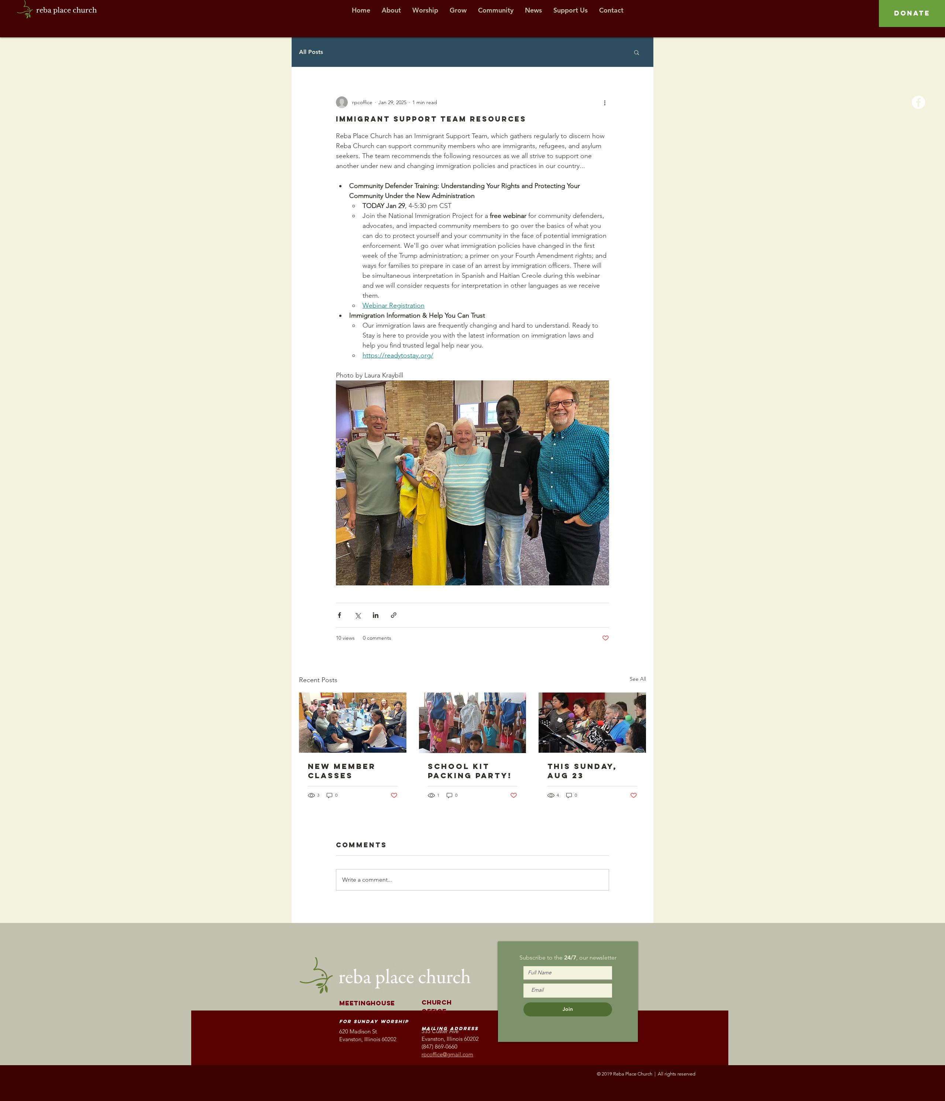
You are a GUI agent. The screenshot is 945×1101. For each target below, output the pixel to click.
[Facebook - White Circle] (918, 102)
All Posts (311, 51)
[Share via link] (393, 615)
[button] (636, 52)
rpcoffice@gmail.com (447, 1054)
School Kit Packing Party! (470, 771)
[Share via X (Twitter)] (357, 615)
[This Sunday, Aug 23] (592, 723)
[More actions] (604, 102)
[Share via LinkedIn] (375, 615)
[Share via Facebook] (339, 615)
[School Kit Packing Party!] (472, 723)
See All (638, 679)
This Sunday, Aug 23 (582, 771)
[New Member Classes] (352, 723)
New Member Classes (342, 771)
